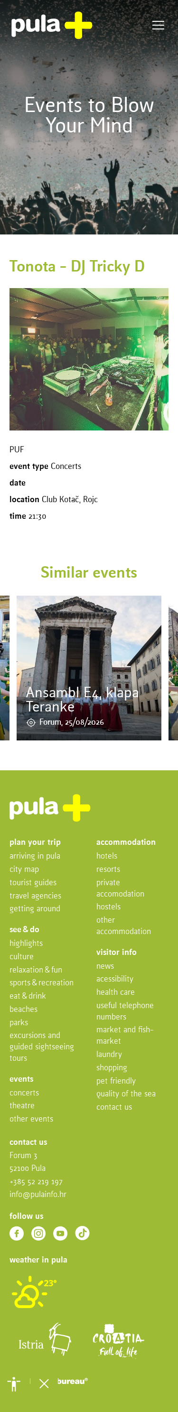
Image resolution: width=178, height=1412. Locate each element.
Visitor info (116, 953)
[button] (14, 1384)
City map (24, 870)
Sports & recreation (41, 983)
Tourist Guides (32, 883)
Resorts (108, 870)
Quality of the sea (126, 1094)
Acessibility (114, 979)
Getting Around (34, 909)
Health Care (115, 993)
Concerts (24, 1093)
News (105, 967)
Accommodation (126, 843)
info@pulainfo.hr (37, 1195)
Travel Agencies (35, 896)
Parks (18, 1023)
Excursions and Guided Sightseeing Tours (41, 1047)
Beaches (23, 1010)
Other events (31, 1119)
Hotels (106, 856)
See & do (24, 930)
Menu (158, 25)
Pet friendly (116, 1081)
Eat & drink (27, 996)
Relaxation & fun (35, 970)
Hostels (108, 907)
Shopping (111, 1068)
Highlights (26, 944)
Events (21, 1079)
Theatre (22, 1106)
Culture (21, 957)
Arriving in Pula (34, 856)
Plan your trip (35, 843)
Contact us (114, 1107)
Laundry (109, 1055)
